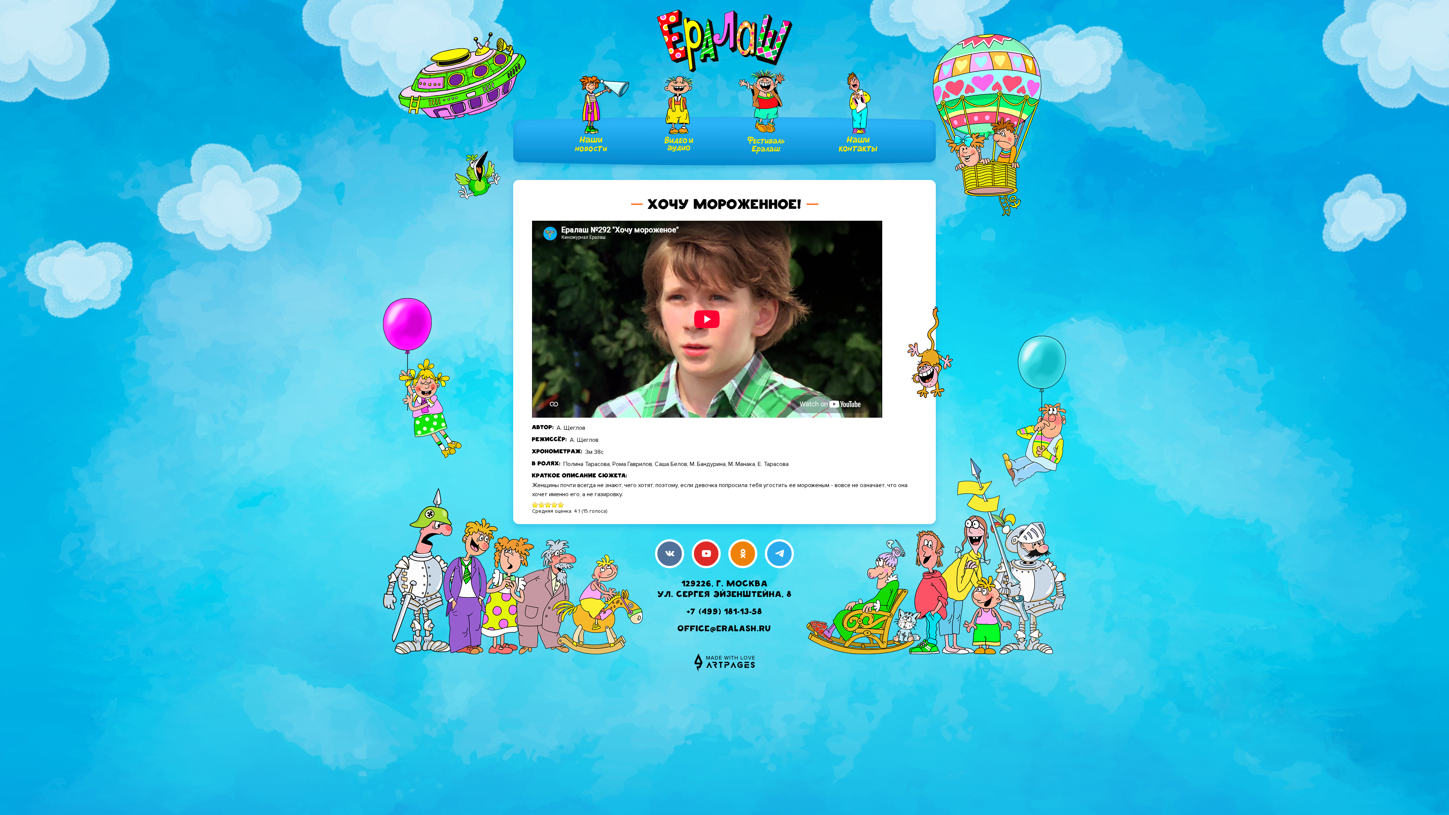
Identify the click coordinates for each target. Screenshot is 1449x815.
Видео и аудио (679, 144)
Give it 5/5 (561, 504)
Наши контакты (858, 144)
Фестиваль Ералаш (766, 145)
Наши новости (591, 144)
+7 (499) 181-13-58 (724, 612)
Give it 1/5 (535, 504)
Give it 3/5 (548, 504)
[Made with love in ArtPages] (724, 663)
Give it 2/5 (541, 504)
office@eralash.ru (724, 629)
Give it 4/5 (554, 504)
